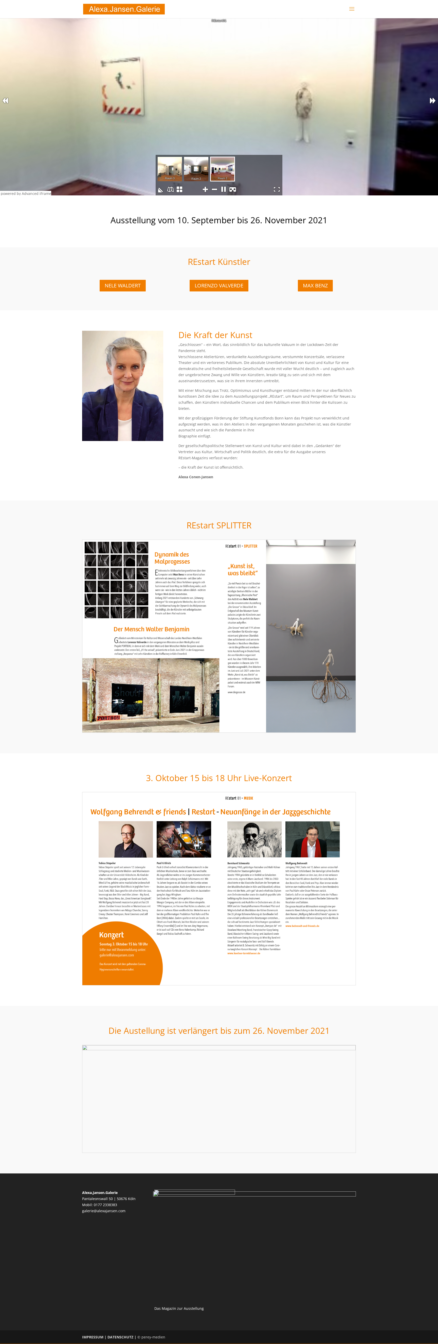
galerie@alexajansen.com (103, 1210)
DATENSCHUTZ (120, 1337)
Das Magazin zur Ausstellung (179, 1308)
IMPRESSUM (92, 1337)
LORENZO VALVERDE (219, 285)
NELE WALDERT (123, 285)
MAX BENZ (315, 285)
